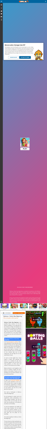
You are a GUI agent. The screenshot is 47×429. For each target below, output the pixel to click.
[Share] (1, 8)
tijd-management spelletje (12, 341)
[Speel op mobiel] (1, 20)
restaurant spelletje (15, 380)
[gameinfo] (1, 17)
